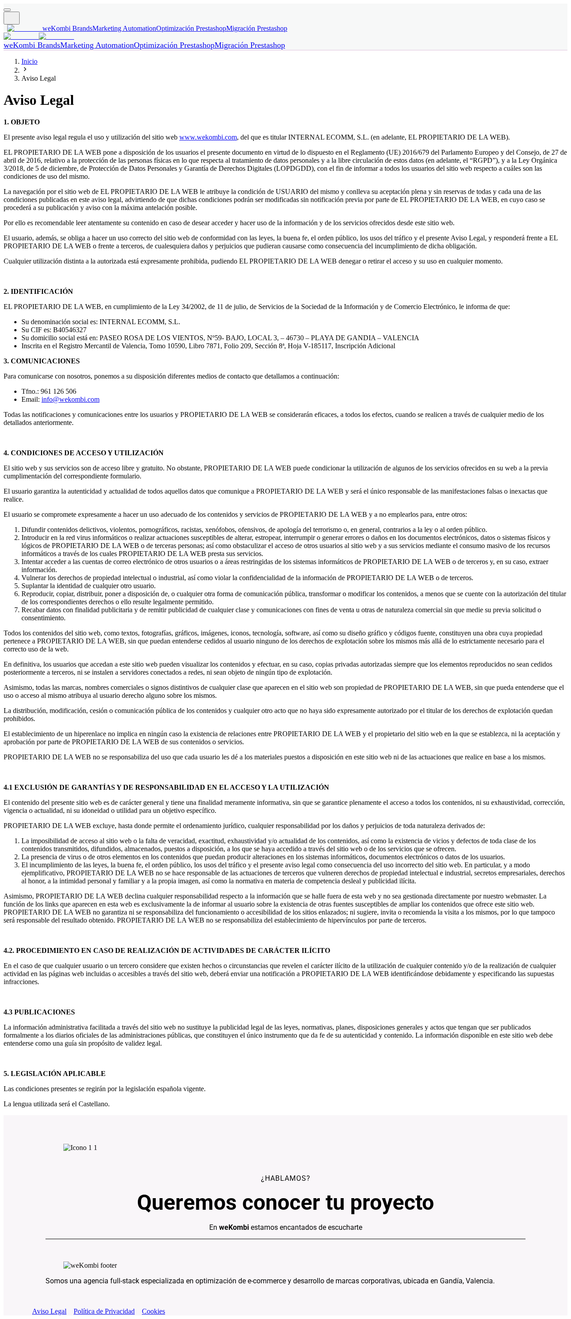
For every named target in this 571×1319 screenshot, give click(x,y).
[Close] (12, 18)
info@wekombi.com (70, 399)
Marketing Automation (124, 28)
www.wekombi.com (208, 137)
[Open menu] (7, 9)
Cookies (153, 1311)
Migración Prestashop (256, 28)
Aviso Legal (49, 1311)
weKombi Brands (67, 28)
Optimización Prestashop (191, 28)
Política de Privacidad (104, 1311)
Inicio (29, 61)
